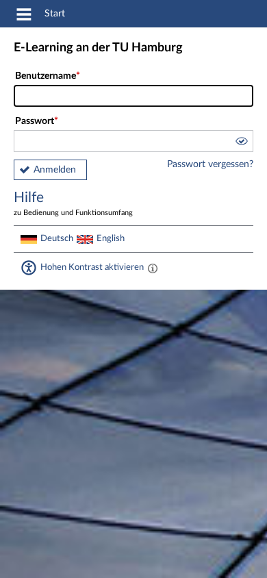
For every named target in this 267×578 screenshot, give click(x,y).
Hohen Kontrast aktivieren (92, 267)
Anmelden (55, 170)
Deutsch (56, 238)
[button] (241, 143)
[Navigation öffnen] (24, 16)
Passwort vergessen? (210, 164)
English (111, 238)
